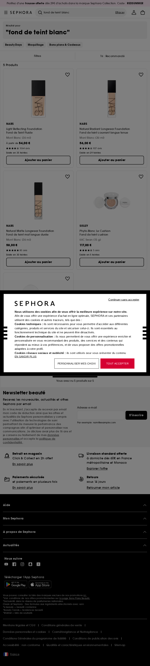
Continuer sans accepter (123, 299)
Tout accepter (117, 363)
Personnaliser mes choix (77, 363)
